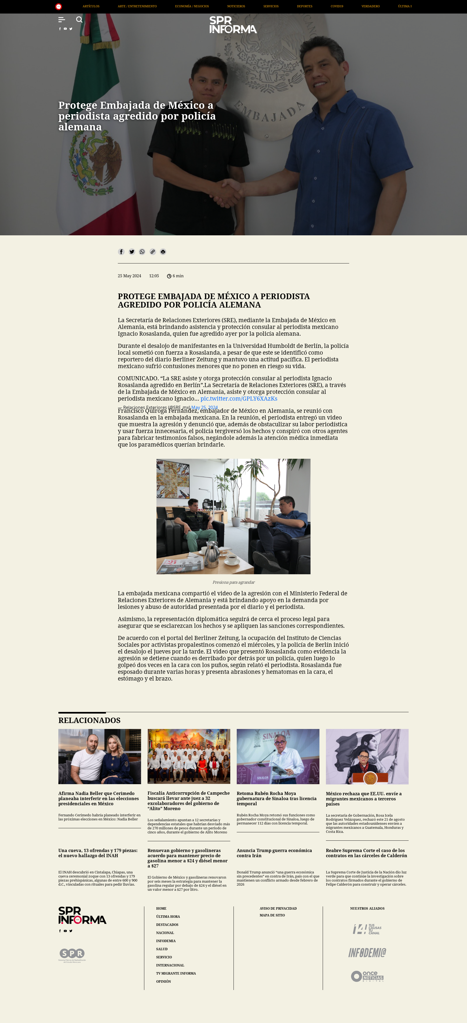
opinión (163, 981)
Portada (331, 6)
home (161, 908)
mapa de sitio (272, 915)
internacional (170, 965)
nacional (165, 932)
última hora (168, 916)
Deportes (191, 6)
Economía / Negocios (78, 6)
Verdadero (257, 6)
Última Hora (295, 6)
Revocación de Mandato (376, 6)
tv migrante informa (176, 973)
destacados (167, 924)
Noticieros (123, 6)
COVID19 (223, 6)
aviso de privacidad (278, 908)
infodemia (166, 941)
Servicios (157, 6)
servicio (164, 957)
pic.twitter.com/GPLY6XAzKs (239, 398)
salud (162, 949)
